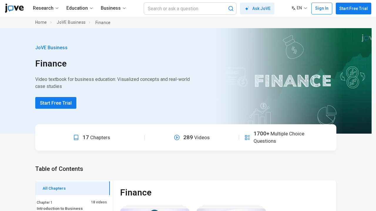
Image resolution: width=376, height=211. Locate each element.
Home (41, 22)
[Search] (231, 8)
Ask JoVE (261, 8)
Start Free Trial (353, 8)
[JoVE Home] (14, 8)
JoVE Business (71, 22)
